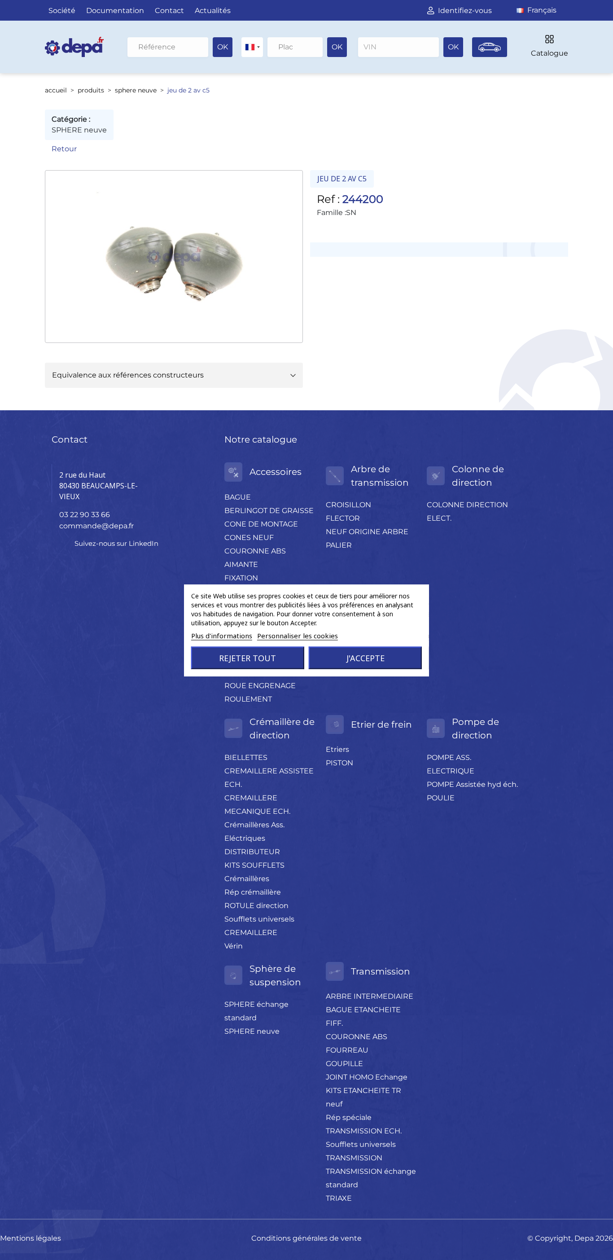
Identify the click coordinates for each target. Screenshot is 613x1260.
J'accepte (365, 657)
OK (222, 47)
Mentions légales (30, 1238)
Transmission (380, 971)
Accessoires (276, 471)
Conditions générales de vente (306, 1238)
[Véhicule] (489, 47)
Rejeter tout (247, 657)
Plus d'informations (221, 635)
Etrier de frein (381, 724)
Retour (64, 149)
